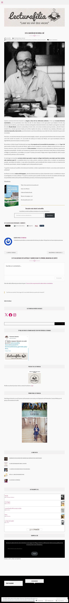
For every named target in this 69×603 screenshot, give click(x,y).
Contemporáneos (17, 38)
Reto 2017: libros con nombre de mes (16, 474)
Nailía (6, 495)
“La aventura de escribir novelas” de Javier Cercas (19, 469)
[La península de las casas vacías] (62, 509)
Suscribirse (50, 215)
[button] (11, 196)
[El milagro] (62, 503)
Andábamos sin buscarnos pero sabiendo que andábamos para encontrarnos (25, 458)
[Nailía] (62, 497)
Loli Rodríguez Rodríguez (10, 497)
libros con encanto (42, 39)
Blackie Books (8, 39)
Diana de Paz (8, 503)
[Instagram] (15, 315)
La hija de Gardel (9, 521)
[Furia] (62, 516)
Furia (6, 514)
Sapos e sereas (12, 252)
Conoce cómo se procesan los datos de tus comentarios (39, 283)
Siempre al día (34, 535)
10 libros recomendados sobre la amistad (17, 463)
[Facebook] (10, 315)
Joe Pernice (35, 39)
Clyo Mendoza (8, 516)
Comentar (59, 278)
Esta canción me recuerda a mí (26, 39)
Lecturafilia (8, 38)
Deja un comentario (53, 39)
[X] (6, 315)
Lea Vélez (7, 522)
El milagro (7, 502)
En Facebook (34, 581)
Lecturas (23, 38)
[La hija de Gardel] (62, 522)
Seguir (34, 553)
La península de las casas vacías (13, 508)
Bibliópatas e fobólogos (55, 252)
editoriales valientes (16, 39)
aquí (32, 385)
